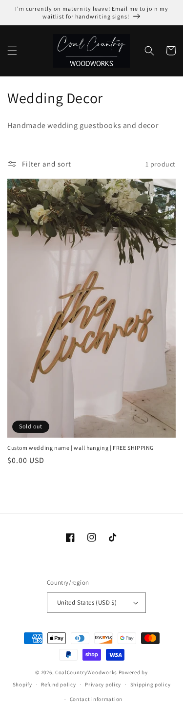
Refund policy (58, 684)
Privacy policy (103, 684)
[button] (12, 50)
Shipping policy (150, 684)
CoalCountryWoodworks (86, 672)
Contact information (96, 699)
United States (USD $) (87, 602)
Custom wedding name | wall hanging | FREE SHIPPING (80, 447)
